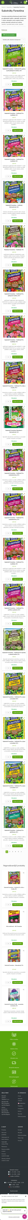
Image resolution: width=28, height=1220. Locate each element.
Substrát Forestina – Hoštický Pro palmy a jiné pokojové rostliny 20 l (14, 70)
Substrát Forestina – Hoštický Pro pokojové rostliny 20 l (14, 295)
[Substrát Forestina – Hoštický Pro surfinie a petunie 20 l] (14, 595)
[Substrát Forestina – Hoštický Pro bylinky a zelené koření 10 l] (14, 639)
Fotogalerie (20, 1108)
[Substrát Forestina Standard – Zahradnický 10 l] (14, 417)
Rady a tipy (20, 1138)
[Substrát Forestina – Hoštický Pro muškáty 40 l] (14, 146)
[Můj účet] (21, 2)
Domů (3, 7)
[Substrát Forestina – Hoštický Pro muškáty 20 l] (14, 549)
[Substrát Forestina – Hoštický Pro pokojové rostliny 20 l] (14, 280)
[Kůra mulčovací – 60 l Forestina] (14, 917)
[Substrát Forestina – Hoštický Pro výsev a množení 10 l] (14, 772)
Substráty (9, 7)
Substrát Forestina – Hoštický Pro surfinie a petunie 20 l (14, 609)
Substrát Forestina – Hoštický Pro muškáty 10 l (14, 114)
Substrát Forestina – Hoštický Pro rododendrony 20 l (14, 518)
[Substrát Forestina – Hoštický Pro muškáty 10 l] (14, 100)
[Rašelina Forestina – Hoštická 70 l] (14, 236)
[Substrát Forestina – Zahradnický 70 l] (14, 956)
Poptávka (20, 1106)
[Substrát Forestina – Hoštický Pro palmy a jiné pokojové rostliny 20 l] (14, 55)
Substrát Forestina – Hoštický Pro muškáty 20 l (14, 563)
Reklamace (4, 1146)
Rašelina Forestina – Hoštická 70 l (14, 250)
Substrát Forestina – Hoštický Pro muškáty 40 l (14, 160)
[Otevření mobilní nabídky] (2, 2)
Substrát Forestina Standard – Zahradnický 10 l (14, 431)
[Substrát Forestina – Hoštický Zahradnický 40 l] (14, 192)
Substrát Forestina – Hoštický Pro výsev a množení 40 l (14, 698)
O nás (19, 1096)
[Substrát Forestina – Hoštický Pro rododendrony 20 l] (14, 504)
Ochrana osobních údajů (14, 1217)
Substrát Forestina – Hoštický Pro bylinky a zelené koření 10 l (14, 653)
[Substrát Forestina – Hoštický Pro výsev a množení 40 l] (14, 683)
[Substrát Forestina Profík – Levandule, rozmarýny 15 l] (14, 994)
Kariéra (19, 1111)
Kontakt (20, 1130)
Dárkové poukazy (22, 1135)
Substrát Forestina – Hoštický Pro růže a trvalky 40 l (14, 387)
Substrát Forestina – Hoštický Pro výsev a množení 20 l (14, 742)
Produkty (4, 1130)
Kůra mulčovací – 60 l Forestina (14, 926)
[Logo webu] (14, 2)
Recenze (20, 1114)
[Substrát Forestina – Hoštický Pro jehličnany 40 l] (14, 817)
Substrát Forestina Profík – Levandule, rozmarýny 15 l (14, 1005)
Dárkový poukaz (22, 1116)
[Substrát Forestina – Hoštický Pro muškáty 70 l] (14, 326)
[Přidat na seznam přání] (23, 46)
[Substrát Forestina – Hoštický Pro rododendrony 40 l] (14, 460)
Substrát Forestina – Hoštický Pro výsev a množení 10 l (14, 786)
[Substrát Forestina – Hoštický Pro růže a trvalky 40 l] (14, 372)
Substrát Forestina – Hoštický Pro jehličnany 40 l (14, 831)
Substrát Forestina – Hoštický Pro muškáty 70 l (14, 341)
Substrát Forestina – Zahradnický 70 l (14, 965)
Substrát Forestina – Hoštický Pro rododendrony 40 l (14, 474)
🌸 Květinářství (21, 1103)
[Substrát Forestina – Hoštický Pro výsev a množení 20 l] (14, 728)
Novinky (20, 1140)
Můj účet (20, 1132)
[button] (25, 1196)
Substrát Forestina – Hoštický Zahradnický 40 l (14, 206)
